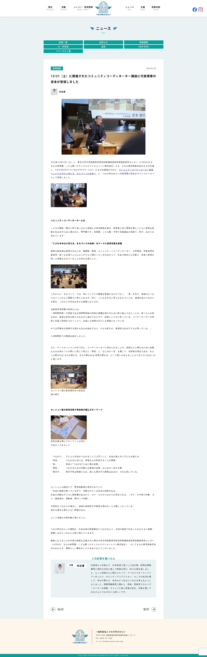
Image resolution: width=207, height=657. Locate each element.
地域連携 (143, 42)
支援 (143, 8)
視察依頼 (156, 8)
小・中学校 (63, 47)
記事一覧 (63, 42)
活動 (64, 8)
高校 (103, 47)
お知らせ (103, 42)
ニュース (129, 8)
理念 (50, 8)
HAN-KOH (144, 47)
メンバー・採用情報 (83, 8)
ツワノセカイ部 (63, 51)
